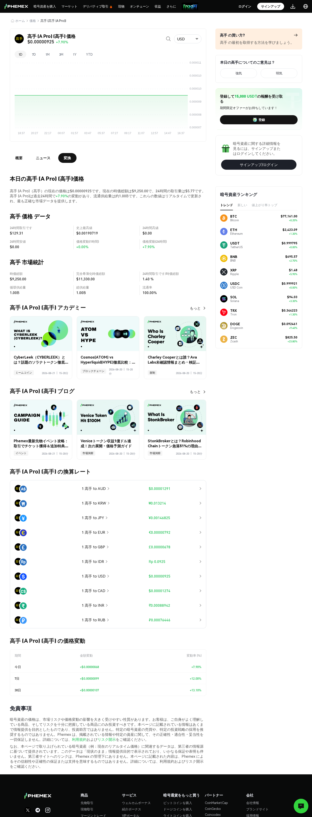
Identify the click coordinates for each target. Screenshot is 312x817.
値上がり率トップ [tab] (264, 205)
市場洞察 (87, 453)
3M (61, 54)
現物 (121, 6)
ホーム (20, 20)
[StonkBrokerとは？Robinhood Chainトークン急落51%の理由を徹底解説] (175, 417)
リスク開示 (107, 739)
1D (20, 54)
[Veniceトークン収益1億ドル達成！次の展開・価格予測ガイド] (108, 417)
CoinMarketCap (216, 803)
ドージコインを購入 (177, 809)
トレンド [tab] (226, 205)
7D (34, 54)
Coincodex (213, 814)
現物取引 (87, 809)
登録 (262, 119)
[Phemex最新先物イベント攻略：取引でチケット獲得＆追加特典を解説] (41, 417)
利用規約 (79, 739)
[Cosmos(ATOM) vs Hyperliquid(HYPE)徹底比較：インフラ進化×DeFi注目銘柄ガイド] (108, 333)
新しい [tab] (242, 205)
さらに (171, 6)
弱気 (279, 73)
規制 (152, 372)
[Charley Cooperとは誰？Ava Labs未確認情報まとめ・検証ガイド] (175, 333)
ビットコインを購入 (177, 803)
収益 (158, 6)
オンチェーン (139, 6)
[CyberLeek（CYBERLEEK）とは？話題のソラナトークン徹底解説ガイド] (41, 333)
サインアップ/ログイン (259, 164)
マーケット (69, 6)
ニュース (43, 157)
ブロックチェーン (93, 371)
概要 (19, 157)
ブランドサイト (257, 809)
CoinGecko (213, 809)
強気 (238, 73)
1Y (75, 54)
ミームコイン (24, 372)
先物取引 (87, 803)
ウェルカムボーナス (136, 803)
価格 (32, 20)
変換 (67, 157)
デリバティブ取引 (95, 6)
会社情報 (252, 803)
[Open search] (168, 38)
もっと (195, 308)
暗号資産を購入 (45, 6)
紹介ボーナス (131, 809)
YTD (89, 54)
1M (47, 54)
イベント (21, 453)
